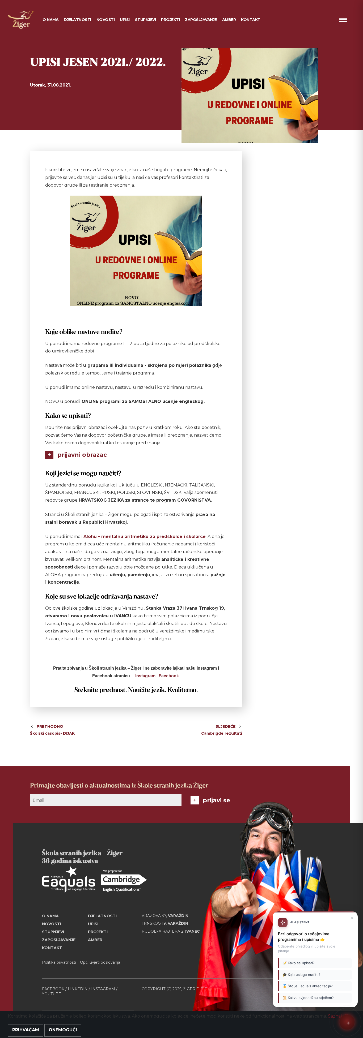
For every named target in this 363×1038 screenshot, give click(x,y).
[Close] (352, 918)
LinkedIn (78, 989)
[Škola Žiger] (21, 19)
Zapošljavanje (201, 19)
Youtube (51, 994)
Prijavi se (216, 800)
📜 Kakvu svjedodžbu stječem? (308, 998)
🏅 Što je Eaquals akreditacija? (307, 986)
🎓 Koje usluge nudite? (301, 974)
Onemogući (63, 1029)
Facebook (169, 676)
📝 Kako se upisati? (298, 963)
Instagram (145, 676)
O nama (50, 916)
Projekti (170, 19)
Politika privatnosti (59, 962)
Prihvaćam (25, 1029)
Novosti (51, 923)
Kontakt (250, 19)
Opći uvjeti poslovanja (100, 962)
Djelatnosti (102, 916)
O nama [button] (50, 19)
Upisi (125, 19)
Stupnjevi (145, 19)
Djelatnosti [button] (77, 19)
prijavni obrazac (82, 454)
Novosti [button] (105, 19)
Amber (229, 19)
